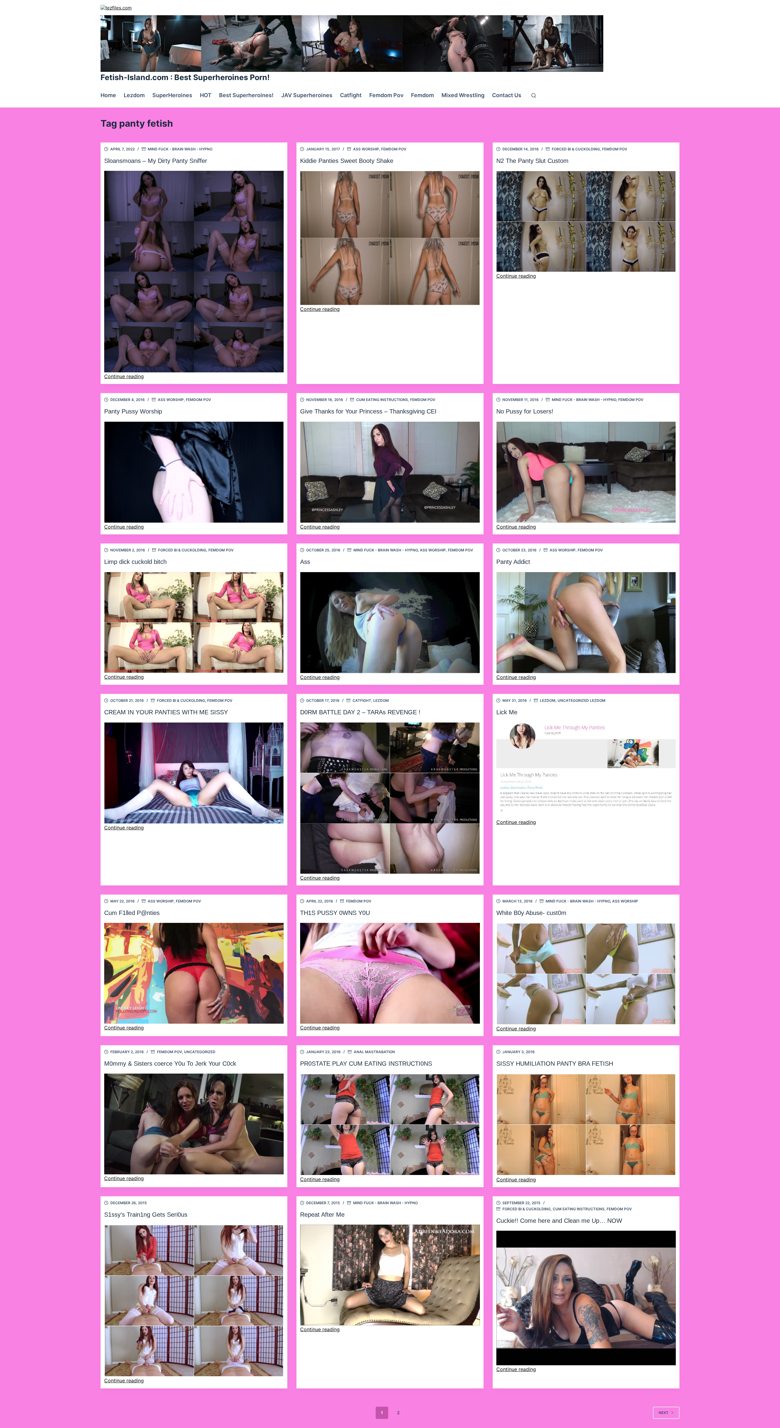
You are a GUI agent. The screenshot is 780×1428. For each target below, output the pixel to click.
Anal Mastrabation (374, 1052)
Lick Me (506, 712)
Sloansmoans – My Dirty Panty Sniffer (155, 160)
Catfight (351, 95)
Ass (305, 561)
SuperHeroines (172, 95)
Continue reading (124, 376)
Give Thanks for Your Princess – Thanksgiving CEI (368, 411)
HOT (205, 95)
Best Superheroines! (246, 95)
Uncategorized (199, 1052)
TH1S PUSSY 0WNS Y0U (335, 912)
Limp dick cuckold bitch (135, 561)
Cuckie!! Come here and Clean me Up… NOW (559, 1220)
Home (108, 95)
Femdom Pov (386, 95)
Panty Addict (513, 561)
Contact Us (506, 95)
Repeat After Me (322, 1214)
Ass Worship (366, 149)
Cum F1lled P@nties (132, 912)
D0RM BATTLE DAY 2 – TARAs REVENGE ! (360, 712)
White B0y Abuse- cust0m (531, 912)
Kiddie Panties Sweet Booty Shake (346, 160)
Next (663, 1412)
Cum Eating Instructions (382, 399)
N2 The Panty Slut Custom (532, 160)
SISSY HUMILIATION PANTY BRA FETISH (554, 1063)
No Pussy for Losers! (524, 411)
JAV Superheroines (306, 95)
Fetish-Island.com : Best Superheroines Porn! (185, 77)
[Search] (533, 95)
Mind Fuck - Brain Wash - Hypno (180, 149)
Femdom (422, 95)
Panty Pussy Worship (133, 411)
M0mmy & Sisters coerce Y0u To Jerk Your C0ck (170, 1063)
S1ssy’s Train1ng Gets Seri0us (145, 1214)
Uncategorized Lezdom (581, 700)
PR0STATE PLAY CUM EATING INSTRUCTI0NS (366, 1063)
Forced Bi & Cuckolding (576, 149)
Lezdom (134, 95)
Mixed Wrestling (462, 95)
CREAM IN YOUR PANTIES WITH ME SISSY (166, 712)
